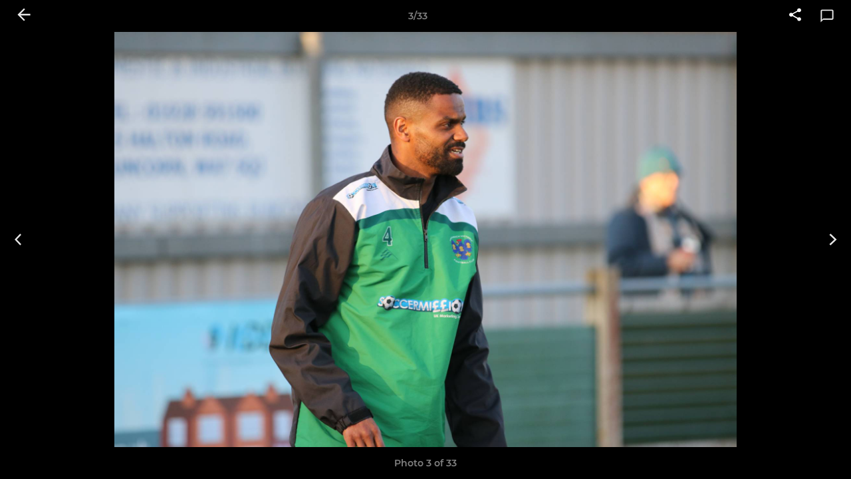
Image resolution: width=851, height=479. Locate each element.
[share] (795, 16)
